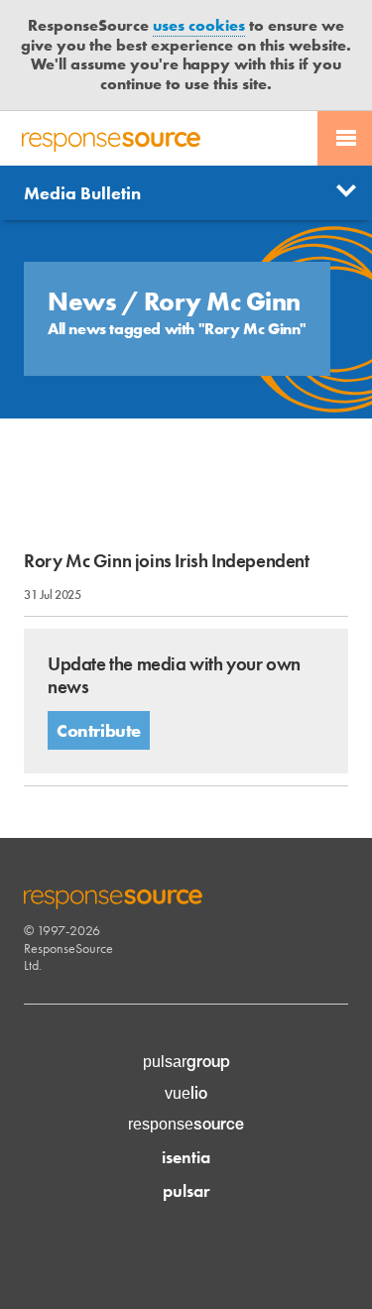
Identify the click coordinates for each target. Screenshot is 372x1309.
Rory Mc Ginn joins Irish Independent (167, 560)
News (85, 301)
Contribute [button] (99, 730)
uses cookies (199, 25)
